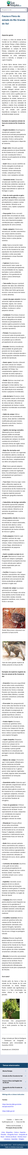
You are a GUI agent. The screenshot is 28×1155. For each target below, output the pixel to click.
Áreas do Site (20, 1122)
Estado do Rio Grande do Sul (12, 1076)
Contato (9, 1119)
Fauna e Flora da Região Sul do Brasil (12, 1081)
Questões (14, 1139)
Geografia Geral (12, 1134)
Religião (21, 1139)
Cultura (16, 1132)
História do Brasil (11, 1137)
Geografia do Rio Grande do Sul (12, 1088)
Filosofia (3, 1134)
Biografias (9, 1132)
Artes (3, 1132)
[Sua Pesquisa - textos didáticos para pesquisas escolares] (14, 6)
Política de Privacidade (13, 1125)
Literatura (7, 1139)
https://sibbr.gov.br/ (8, 1111)
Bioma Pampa (7, 1071)
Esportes (23, 1132)
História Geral (22, 1137)
